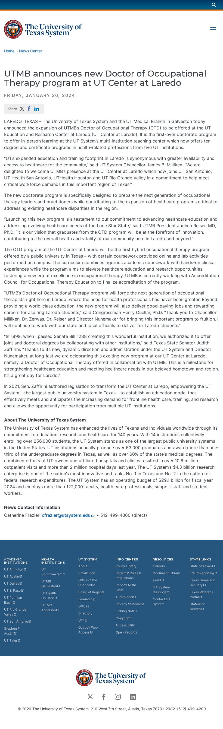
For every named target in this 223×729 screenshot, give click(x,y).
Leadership (86, 599)
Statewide (197, 606)
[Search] (214, 4)
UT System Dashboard (161, 589)
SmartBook (86, 573)
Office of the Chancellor (87, 582)
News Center (30, 51)
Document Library (166, 573)
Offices (83, 606)
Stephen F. (12, 630)
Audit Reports (126, 597)
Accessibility (125, 625)
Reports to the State (126, 587)
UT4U (82, 620)
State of (201, 566)
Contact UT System (162, 601)
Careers (159, 566)
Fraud (202, 573)
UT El (12, 590)
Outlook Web (88, 629)
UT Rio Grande (15, 611)
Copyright (123, 618)
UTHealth (48, 595)
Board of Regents (91, 592)
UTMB (49, 583)
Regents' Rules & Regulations (128, 575)
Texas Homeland (202, 582)
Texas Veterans (201, 594)
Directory (85, 613)
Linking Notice (127, 611)
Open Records (126, 632)
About (82, 566)
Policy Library (126, 566)
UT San (16, 621)
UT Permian (13, 599)
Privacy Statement (130, 604)
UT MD (48, 607)
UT (13, 569)
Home (9, 51)
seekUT (159, 580)
